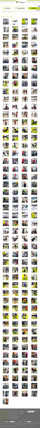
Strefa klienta (39, 8)
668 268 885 (16, 418)
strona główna (4, 11)
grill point (8, 421)
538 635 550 (16, 413)
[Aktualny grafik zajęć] (7, 9)
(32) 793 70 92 (10, 418)
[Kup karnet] (33, 9)
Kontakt (16, 426)
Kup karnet (2, 425)
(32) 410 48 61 (11, 416)
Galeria (7, 11)
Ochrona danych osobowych (7, 426)
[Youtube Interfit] (38, 10)
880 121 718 (10, 410)
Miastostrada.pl (31, 426)
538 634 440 (16, 416)
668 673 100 (16, 411)
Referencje (24, 425)
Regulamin (2, 426)
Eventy (9, 11)
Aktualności (7, 425)
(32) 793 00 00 (10, 411)
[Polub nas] (39, 6)
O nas (4, 425)
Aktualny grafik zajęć (20, 425)
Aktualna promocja (13, 426)
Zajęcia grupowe (15, 425)
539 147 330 (10, 415)
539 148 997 (14, 415)
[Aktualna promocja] (20, 9)
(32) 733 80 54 (11, 413)
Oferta (10, 425)
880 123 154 (14, 410)
